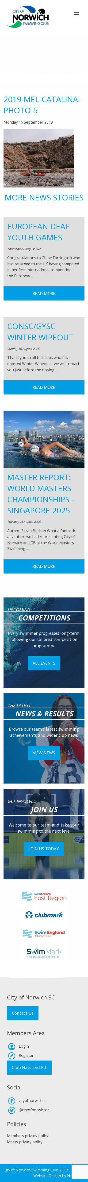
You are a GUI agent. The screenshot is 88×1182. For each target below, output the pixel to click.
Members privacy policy (27, 1135)
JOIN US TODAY (44, 848)
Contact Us (23, 1013)
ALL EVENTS (44, 663)
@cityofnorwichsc (34, 1109)
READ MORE (44, 293)
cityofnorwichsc (32, 1100)
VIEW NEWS (44, 753)
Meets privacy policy (24, 1141)
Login (24, 1046)
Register (26, 1055)
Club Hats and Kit (29, 1067)
